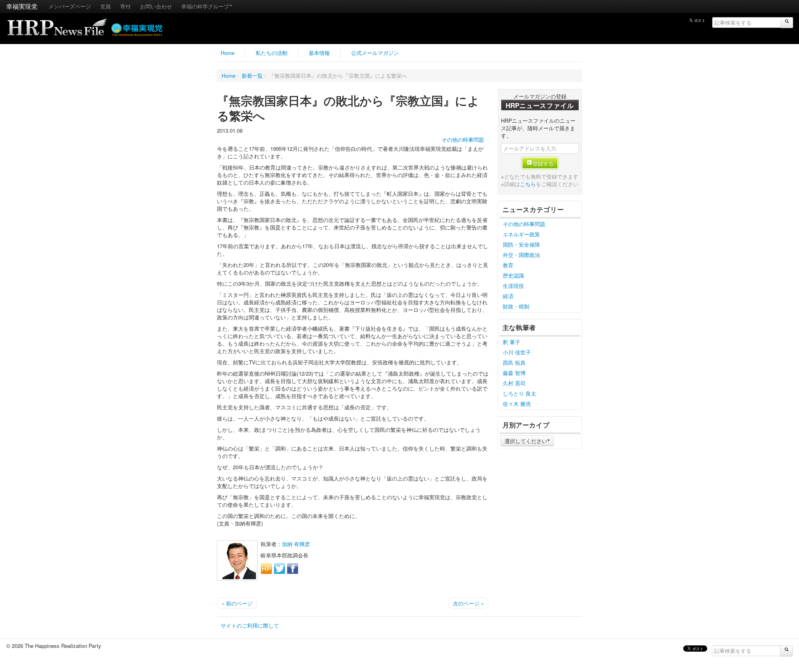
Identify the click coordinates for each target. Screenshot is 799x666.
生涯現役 (513, 285)
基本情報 (319, 53)
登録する (543, 163)
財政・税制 (516, 306)
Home (227, 53)
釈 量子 (511, 342)
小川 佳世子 (517, 352)
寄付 (125, 6)
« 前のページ (237, 603)
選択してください (526, 441)
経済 (508, 296)
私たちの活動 (271, 53)
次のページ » (468, 603)
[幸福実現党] (137, 28)
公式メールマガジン (375, 53)
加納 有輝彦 (296, 544)
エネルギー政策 (521, 234)
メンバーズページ (69, 6)
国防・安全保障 (521, 244)
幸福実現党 (21, 6)
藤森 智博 (514, 373)
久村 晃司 (514, 383)
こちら (528, 184)
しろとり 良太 (519, 393)
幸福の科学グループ (205, 6)
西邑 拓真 (514, 362)
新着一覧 (252, 75)
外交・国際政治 (521, 255)
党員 (105, 6)
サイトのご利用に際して (250, 625)
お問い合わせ (156, 6)
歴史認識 (513, 275)
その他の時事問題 (463, 139)
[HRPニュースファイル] (57, 24)
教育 (508, 265)
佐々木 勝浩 (517, 403)
